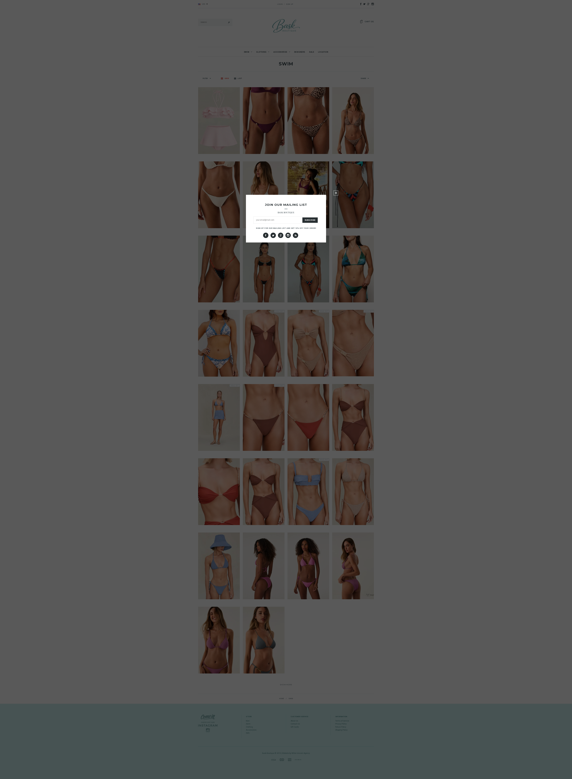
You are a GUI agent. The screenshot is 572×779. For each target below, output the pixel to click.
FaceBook (265, 235)
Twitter (273, 235)
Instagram (288, 235)
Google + (280, 235)
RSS (295, 235)
